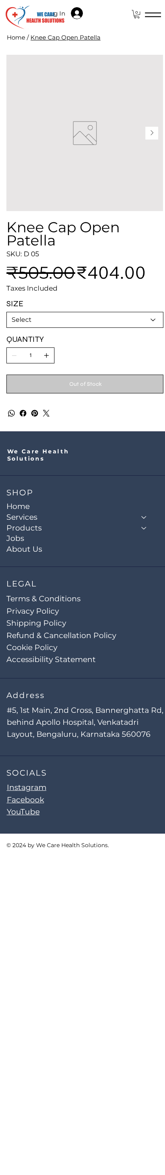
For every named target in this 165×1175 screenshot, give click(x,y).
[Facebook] (23, 413)
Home (18, 506)
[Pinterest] (35, 413)
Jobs (15, 538)
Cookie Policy (31, 647)
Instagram (26, 787)
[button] (137, 14)
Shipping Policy (36, 623)
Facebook (25, 799)
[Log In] (82, 13)
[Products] (144, 528)
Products (24, 528)
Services (21, 517)
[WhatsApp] (11, 413)
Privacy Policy (32, 611)
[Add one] (46, 355)
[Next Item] (151, 133)
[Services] (144, 517)
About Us (24, 549)
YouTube (23, 811)
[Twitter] (46, 413)
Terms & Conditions (43, 598)
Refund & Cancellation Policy (61, 635)
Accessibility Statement (51, 659)
